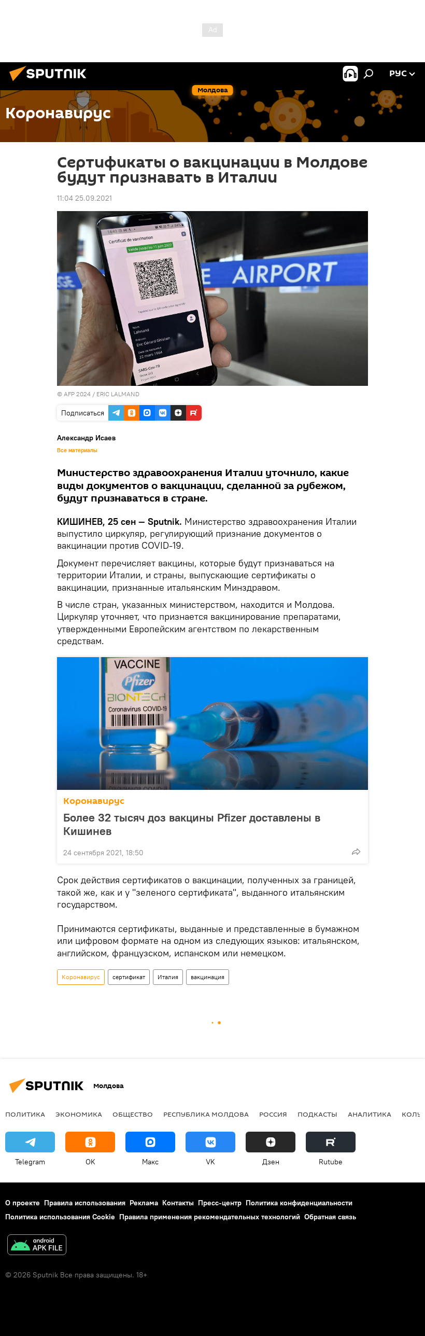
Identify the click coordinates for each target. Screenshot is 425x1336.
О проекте (22, 1202)
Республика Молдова (206, 1114)
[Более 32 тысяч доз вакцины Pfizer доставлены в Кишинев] (212, 723)
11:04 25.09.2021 (84, 198)
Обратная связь (330, 1216)
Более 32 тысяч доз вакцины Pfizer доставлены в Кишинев (191, 824)
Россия (273, 1114)
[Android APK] (37, 1246)
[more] (356, 851)
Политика (25, 1114)
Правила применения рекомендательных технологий (209, 1216)
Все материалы (77, 450)
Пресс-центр (220, 1202)
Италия (168, 977)
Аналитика (369, 1114)
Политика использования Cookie (60, 1216)
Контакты (178, 1202)
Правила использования (84, 1202)
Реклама (144, 1202)
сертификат (128, 977)
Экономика (78, 1114)
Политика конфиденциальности (299, 1202)
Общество (132, 1114)
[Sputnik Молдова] (50, 82)
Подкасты (317, 1114)
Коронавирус (93, 801)
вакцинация (207, 977)
